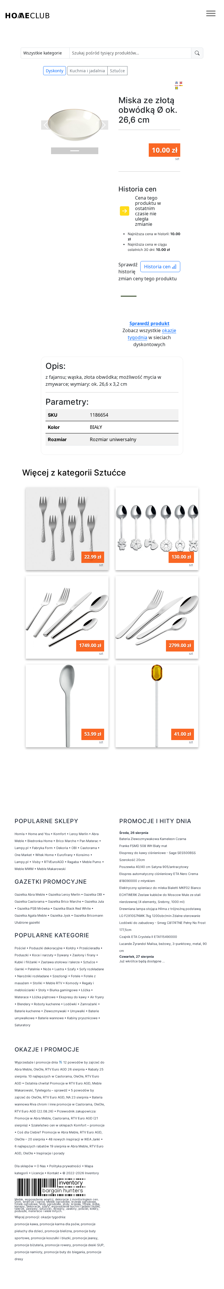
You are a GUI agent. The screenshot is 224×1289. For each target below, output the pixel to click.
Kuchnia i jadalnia (87, 70)
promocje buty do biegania (64, 1252)
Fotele (75, 976)
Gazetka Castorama (29, 901)
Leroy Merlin (78, 834)
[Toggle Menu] (211, 13)
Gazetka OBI (93, 894)
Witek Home (44, 855)
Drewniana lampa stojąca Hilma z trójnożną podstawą (160, 909)
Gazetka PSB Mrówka (33, 908)
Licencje (38, 1173)
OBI (74, 848)
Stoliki (37, 983)
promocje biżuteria (29, 1245)
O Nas (41, 1166)
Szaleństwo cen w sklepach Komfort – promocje (67, 1125)
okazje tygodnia (53, 1217)
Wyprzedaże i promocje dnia (36, 1062)
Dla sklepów (24, 1166)
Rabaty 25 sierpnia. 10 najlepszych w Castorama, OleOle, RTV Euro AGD (59, 1076)
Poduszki (22, 955)
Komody (72, 983)
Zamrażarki (88, 1004)
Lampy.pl (22, 848)
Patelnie (34, 969)
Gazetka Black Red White (72, 908)
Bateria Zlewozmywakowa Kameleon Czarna (152, 839)
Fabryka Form (42, 848)
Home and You (39, 834)
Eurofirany (65, 855)
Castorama (88, 848)
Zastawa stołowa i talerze (60, 962)
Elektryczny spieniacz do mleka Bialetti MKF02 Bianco (160, 888)
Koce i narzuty (42, 955)
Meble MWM (24, 869)
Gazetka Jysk (60, 915)
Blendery (23, 1004)
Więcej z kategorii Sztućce (74, 473)
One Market (23, 855)
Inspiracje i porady (50, 1153)
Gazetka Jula (94, 901)
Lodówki (70, 1004)
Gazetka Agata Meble (31, 915)
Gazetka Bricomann (88, 915)
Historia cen (158, 266)
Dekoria (62, 848)
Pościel (20, 948)
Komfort (59, 834)
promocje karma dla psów (59, 1224)
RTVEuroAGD (54, 862)
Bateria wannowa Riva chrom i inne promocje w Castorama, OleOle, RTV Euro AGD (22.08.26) (60, 1104)
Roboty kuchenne (47, 1004)
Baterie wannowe (51, 1018)
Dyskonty (54, 70)
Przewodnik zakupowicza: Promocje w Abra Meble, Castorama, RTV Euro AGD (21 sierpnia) (56, 1118)
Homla (19, 834)
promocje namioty (28, 1252)
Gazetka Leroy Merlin (64, 894)
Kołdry (71, 948)
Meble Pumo (91, 862)
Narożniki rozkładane (33, 976)
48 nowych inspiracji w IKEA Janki (74, 1139)
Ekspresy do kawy (73, 997)
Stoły (42, 990)
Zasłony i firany (83, 955)
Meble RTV (54, 983)
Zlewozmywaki (55, 1011)
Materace (22, 997)
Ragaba (73, 862)
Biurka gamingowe (64, 990)
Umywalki (77, 1011)
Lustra (59, 969)
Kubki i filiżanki (26, 962)
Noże (47, 969)
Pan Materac (89, 841)
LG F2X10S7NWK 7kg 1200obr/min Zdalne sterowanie (159, 916)
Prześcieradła (89, 948)
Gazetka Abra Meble (30, 894)
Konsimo (83, 855)
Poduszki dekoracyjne (45, 948)
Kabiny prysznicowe (82, 1018)
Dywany (63, 955)
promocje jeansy (84, 1238)
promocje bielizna (58, 1231)
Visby (36, 862)
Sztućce (117, 70)
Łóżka (85, 990)
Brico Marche (66, 841)
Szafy (71, 969)
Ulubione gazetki (27, 922)
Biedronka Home (39, 841)
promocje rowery (58, 1245)
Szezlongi (59, 976)
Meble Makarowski (51, 869)
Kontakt (53, 1173)
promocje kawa (26, 1224)
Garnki (19, 969)
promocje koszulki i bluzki (51, 1238)
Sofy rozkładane (91, 969)
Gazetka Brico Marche (64, 901)
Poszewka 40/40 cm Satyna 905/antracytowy (153, 867)
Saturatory (22, 1025)
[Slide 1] (74, 150)
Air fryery (97, 997)
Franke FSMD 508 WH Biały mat (143, 846)
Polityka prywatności (65, 1166)
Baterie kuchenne (27, 1011)
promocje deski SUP (88, 1245)
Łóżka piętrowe (43, 997)
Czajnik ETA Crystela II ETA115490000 (148, 937)
